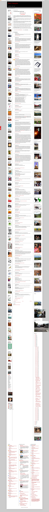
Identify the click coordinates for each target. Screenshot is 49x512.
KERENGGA (10, 450)
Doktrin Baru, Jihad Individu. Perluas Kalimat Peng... (38, 389)
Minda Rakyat (10, 490)
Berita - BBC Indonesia (33, 494)
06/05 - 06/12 (36, 371)
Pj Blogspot (10, 485)
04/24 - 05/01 (36, 376)
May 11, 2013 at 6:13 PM (17, 212)
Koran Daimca (32, 472)
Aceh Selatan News (33, 457)
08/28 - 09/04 (36, 361)
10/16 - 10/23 (36, 355)
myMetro (32, 490)
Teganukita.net (21, 484)
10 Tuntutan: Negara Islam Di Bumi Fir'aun (38, 382)
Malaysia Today (10, 480)
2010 (35, 421)
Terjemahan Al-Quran (22, 493)
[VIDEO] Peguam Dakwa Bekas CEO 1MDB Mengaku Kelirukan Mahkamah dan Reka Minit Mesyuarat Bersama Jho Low (13, 471)
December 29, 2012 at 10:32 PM (18, 85)
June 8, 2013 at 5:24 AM (17, 291)
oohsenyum (21, 449)
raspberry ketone (21, 222)
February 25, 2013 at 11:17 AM (18, 118)
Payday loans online (18, 89)
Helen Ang (10, 475)
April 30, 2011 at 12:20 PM (17, 41)
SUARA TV (10, 473)
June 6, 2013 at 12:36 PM (17, 270)
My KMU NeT (10, 462)
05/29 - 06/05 (36, 372)
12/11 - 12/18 (36, 348)
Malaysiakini (32, 493)
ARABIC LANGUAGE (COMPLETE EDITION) (24, 501)
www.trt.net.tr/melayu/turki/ (34, 484)
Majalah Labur (21, 445)
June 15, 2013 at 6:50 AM (17, 298)
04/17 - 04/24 (36, 407)
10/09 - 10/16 (36, 356)
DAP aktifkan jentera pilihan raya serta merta (13, 493)
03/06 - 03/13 (36, 412)
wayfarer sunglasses (23, 130)
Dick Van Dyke (16, 94)
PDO (9, 456)
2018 (35, 340)
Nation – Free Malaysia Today (12, 459)
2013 (35, 344)
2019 (35, 339)
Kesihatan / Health (33, 455)
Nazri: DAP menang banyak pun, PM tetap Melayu (24, 480)
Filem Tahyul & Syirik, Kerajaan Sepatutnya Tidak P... (37, 400)
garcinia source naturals (23, 229)
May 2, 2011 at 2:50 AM (17, 56)
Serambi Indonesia (33, 445)
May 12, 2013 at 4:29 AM (17, 223)
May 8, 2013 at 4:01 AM (17, 180)
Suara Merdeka (10, 445)
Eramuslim (32, 460)
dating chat (26, 116)
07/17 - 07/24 (36, 366)
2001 (35, 424)
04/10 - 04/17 (36, 408)
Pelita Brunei (32, 483)
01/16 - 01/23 (36, 418)
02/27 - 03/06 (36, 413)
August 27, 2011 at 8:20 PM (17, 81)
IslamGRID (21, 502)
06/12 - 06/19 (36, 370)
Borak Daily (10, 467)
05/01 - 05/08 (36, 375)
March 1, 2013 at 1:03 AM (17, 143)
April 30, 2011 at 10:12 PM (17, 52)
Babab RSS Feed (22, 464)
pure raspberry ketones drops (20, 290)
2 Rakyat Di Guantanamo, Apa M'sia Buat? (37, 403)
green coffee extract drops (21, 269)
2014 (35, 343)
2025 (35, 334)
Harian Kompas (33, 492)
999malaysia (16, 58)
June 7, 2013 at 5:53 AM (17, 282)
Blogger (27, 507)
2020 (35, 338)
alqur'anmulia (21, 491)
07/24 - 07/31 (36, 365)
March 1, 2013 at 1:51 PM (17, 152)
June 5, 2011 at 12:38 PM (17, 66)
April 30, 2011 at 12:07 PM (17, 35)
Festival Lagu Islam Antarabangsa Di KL (37, 386)
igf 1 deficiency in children (21, 195)
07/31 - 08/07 (36, 364)
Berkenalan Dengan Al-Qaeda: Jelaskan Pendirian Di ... (37, 391)
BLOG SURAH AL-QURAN (22, 497)
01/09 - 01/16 (36, 419)
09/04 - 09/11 (36, 360)
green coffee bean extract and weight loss (22, 281)
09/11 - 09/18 (36, 359)
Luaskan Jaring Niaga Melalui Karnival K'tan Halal (37, 388)
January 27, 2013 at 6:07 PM (18, 91)
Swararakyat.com (33, 447)
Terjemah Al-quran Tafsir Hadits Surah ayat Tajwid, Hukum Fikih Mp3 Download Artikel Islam (24, 499)
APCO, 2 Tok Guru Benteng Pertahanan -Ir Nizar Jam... (38, 406)
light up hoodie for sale (20, 247)
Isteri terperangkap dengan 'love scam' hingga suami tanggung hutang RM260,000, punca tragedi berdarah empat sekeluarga (13, 452)
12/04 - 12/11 (36, 349)
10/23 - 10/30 (36, 354)
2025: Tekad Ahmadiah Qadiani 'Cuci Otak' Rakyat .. (38, 397)
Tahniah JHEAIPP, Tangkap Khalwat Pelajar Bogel (38, 404)
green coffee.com (19, 206)
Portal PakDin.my (10, 470)
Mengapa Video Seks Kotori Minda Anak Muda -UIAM (38, 393)
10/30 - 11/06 (36, 353)
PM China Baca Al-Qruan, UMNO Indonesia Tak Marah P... (37, 381)
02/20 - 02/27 (36, 414)
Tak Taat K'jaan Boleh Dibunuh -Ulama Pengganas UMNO (37, 378)
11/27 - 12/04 (36, 350)
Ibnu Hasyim (13, 3)
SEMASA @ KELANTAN (22, 473)
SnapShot (10, 495)
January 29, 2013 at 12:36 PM (18, 103)
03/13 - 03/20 (36, 411)
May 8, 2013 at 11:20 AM (17, 196)
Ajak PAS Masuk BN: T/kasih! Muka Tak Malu (38, 379)
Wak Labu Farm (21, 460)
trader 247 (17, 147)
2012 (35, 345)
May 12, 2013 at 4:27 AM (17, 218)
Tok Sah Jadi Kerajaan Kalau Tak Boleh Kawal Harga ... (38, 385)
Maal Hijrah (21, 496)
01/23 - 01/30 (36, 417)
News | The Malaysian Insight (34, 491)
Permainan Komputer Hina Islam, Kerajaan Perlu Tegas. (37, 395)
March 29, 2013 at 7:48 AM (17, 168)
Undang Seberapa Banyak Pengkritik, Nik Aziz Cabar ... (38, 402)
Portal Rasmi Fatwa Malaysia (23, 505)
